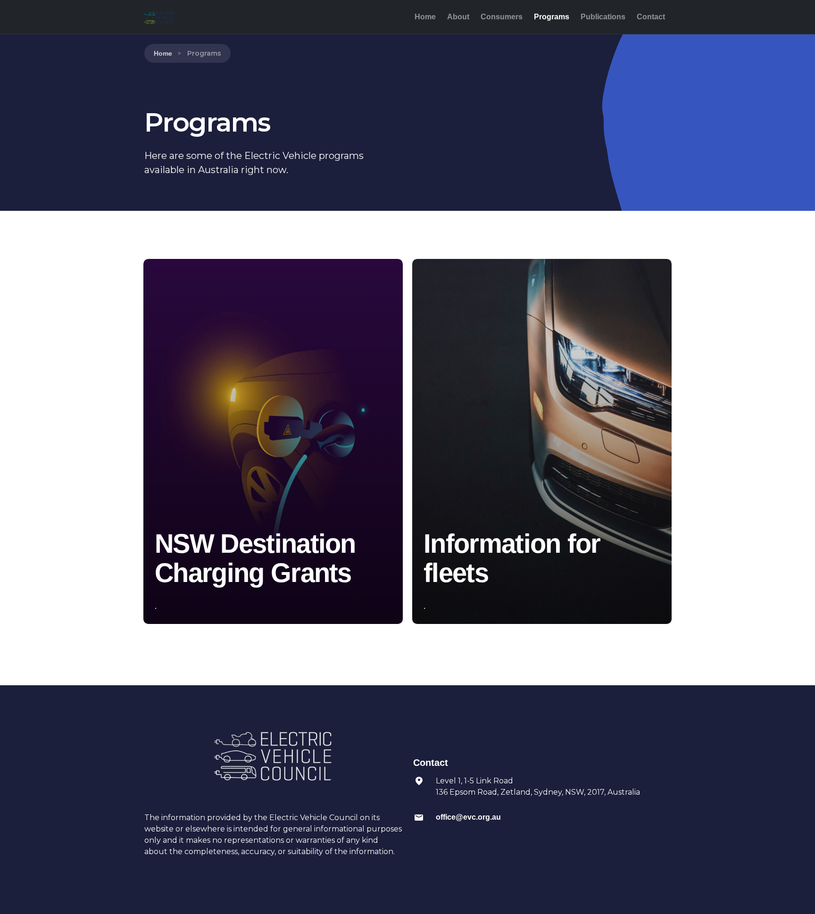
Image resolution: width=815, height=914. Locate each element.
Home (425, 17)
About (458, 17)
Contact (651, 17)
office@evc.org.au (468, 817)
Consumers (502, 17)
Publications (603, 17)
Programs (551, 17)
